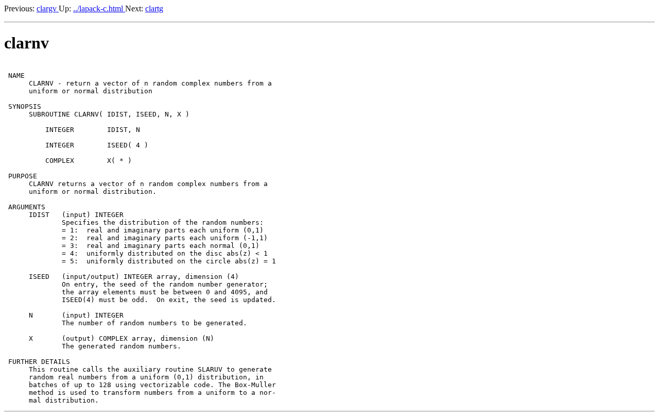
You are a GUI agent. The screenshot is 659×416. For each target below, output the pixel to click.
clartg (154, 8)
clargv (48, 8)
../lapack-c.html (99, 8)
